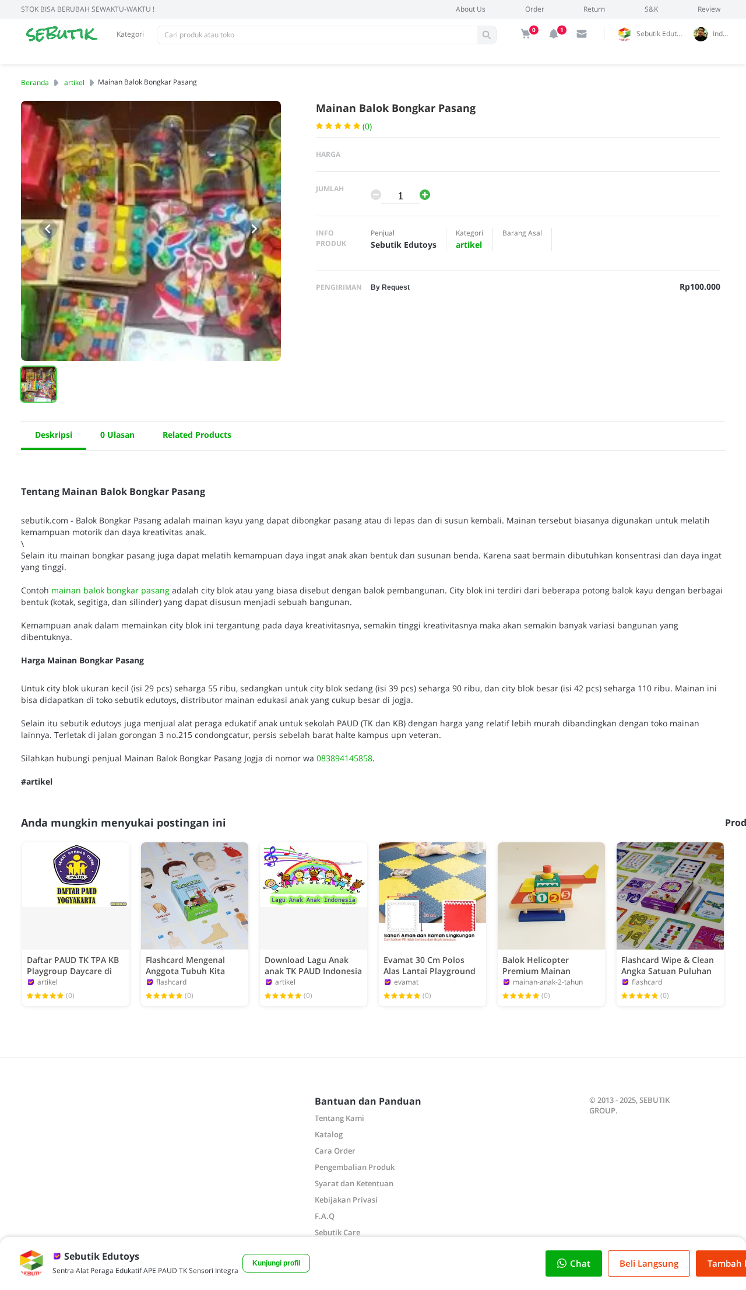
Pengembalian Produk (355, 1167)
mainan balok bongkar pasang (110, 590)
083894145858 (344, 758)
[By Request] (390, 286)
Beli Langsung (649, 1263)
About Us (470, 9)
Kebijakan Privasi (346, 1199)
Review (709, 9)
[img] (526, 34)
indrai (722, 33)
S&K (651, 9)
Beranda (35, 82)
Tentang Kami (339, 1118)
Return (594, 9)
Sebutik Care (337, 1232)
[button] (38, 384)
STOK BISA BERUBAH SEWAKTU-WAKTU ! (87, 9)
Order (534, 9)
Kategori (130, 34)
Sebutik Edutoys (662, 33)
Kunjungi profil (276, 1263)
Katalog (329, 1134)
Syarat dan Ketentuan (354, 1183)
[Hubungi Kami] (581, 34)
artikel (74, 82)
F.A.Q (325, 1216)
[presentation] (47, 229)
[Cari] (486, 35)
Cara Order (335, 1150)
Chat (580, 1263)
